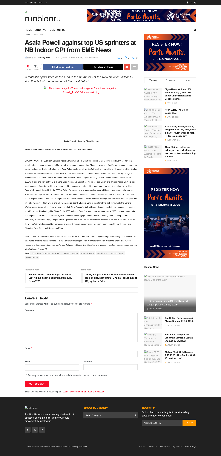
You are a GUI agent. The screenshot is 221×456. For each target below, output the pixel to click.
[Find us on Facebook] (187, 2)
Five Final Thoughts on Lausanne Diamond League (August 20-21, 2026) (179, 337)
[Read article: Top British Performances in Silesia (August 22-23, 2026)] (153, 322)
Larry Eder (45, 57)
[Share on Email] (127, 67)
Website (87, 361)
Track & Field (37, 34)
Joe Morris (102, 253)
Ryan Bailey (32, 257)
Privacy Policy (30, 2)
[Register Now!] (141, 15)
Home (28, 30)
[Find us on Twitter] (191, 2)
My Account (177, 446)
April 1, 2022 (61, 57)
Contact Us (42, 2)
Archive (40, 30)
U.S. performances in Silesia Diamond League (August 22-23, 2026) (167, 302)
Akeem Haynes (71, 253)
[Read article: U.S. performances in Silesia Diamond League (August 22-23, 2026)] (170, 293)
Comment (31, 310)
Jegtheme (83, 446)
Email (28, 361)
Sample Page (190, 446)
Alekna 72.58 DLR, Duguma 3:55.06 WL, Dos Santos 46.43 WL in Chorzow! (180, 355)
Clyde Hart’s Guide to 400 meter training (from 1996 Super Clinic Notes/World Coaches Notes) (178, 94)
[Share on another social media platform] (134, 67)
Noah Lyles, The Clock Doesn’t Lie (176, 111)
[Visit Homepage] (42, 16)
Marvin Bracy (117, 253)
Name (29, 347)
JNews (34, 446)
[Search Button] (195, 30)
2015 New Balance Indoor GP (46, 253)
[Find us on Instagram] (195, 2)
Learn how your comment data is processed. (84, 391)
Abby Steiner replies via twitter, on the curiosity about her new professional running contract (180, 151)
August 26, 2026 (155, 308)
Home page (165, 446)
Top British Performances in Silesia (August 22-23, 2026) (179, 319)
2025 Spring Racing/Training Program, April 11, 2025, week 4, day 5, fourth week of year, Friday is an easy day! (180, 131)
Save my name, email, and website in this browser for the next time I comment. (68, 375)
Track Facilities (91, 57)
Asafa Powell (87, 253)
